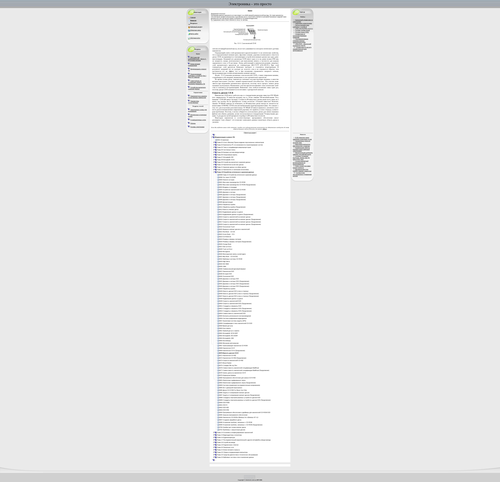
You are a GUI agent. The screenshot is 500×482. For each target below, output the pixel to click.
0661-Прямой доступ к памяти (229, 331)
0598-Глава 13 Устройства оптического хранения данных (238, 175)
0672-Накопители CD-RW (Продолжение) (232, 358)
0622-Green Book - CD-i (227, 234)
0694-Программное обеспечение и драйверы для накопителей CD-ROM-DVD (244, 412)
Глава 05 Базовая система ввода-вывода (230, 152)
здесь (264, 129)
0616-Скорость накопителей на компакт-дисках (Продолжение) (240, 219)
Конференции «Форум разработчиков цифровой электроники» (301, 149)
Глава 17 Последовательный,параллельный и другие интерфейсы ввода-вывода (244, 440)
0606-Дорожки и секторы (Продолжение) (232, 194)
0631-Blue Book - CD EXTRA (228, 256)
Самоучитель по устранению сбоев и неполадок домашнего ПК (196, 82)
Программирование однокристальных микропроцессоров (300, 40)
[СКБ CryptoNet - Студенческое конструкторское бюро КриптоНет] (194, 38)
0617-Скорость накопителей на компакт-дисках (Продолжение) (240, 222)
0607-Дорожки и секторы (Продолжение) (232, 197)
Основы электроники (197, 127)
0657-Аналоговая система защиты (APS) (232, 321)
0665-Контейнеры (225, 340)
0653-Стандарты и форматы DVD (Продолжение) (235, 311)
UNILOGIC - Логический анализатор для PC (302, 44)
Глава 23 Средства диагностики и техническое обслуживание (237, 455)
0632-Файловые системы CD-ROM (230, 259)
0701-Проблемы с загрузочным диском (232, 430)
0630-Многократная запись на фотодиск (232, 254)
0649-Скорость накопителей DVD (230, 301)
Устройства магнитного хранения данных (197, 88)
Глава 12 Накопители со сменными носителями (233, 169)
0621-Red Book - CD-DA (227, 232)
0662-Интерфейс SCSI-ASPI (228, 333)
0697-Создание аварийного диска (230, 420)
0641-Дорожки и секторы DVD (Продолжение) (234, 281)
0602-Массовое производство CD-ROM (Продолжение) (237, 185)
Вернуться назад (250, 132)
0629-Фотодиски (224, 251)
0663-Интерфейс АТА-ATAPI (228, 335)
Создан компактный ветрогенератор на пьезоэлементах (300, 162)
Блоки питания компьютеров (194, 64)
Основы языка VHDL (302, 32)
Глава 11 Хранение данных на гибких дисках (231, 167)
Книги (250, 10)
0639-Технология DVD (226, 276)
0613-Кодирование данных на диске (231, 212)
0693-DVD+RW (224, 410)
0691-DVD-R (223, 405)
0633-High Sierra (224, 261)
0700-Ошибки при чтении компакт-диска (232, 427)
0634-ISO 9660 (224, 264)
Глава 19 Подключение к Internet (227, 445)
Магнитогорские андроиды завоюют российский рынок (303, 153)
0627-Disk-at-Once (225, 246)
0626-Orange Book (225, 244)
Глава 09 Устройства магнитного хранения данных (234, 162)
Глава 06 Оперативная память (227, 155)
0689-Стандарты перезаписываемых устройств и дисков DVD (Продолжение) (245, 400)
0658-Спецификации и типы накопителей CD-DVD (235, 323)
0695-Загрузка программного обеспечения (233, 415)
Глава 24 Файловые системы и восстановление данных (235, 457)
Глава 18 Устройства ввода (226, 442)
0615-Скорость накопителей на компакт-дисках (235, 217)
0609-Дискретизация (226, 202)
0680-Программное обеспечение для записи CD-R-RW (237, 378)
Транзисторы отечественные (193, 101)
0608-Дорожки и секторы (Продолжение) (232, 199)
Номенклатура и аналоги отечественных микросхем (197, 96)
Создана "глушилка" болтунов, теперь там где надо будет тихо (301, 157)
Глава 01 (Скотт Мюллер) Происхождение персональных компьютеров (240, 142)
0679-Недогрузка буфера (227, 375)
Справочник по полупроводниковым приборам (300, 35)
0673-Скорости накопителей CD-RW (231, 360)
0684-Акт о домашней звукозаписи (230, 387)
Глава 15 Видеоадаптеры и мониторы (229, 435)
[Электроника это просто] (249, 478)
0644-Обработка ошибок (227, 288)
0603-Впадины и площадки (228, 187)
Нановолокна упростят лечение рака (301, 141)
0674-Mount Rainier (225, 363)
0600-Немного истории (226, 180)
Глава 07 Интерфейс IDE (225, 157)
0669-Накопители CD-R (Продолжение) (232, 350)
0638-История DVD (225, 274)
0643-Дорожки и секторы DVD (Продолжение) (234, 286)
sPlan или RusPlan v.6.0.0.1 (304, 28)
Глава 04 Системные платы (226, 150)
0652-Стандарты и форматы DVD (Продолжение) (235, 308)
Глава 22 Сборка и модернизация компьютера (232, 452)
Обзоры (193, 123)
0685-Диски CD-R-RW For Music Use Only (233, 390)
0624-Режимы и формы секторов (230, 239)
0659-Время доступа (226, 326)
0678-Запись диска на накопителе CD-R (232, 373)
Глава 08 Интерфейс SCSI (225, 159)
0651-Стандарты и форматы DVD (230, 306)
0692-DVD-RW (224, 407)
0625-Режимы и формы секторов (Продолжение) (235, 241)
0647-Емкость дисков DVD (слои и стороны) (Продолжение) (239, 296)
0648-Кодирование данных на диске (231, 298)
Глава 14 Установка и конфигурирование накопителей (235, 432)
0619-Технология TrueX (227, 227)
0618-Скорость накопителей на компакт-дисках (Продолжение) (240, 224)
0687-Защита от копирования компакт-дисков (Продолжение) (239, 395)
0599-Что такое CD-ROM (227, 177)
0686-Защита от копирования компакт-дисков (234, 392)
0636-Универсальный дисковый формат (232, 269)
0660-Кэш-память (225, 328)
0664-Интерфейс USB (226, 338)
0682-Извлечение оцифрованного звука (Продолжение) (237, 383)
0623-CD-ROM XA (225, 236)
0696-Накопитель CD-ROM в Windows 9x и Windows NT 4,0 (238, 417)
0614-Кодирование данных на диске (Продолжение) (236, 214)
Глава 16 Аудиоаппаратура (226, 437)
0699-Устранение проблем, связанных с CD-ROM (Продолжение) (240, 425)
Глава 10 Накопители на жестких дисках (230, 164)
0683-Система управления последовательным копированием (239, 385)
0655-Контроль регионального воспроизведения (235, 316)
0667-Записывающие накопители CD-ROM (233, 345)
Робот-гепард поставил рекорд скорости (302, 166)
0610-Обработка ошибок (227, 204)
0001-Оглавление (223, 140)
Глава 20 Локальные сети (225, 447)
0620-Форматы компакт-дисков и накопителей (234, 229)
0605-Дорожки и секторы (227, 192)
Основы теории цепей (302, 30)
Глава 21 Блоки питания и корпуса (228, 450)
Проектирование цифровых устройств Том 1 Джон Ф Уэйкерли (197, 75)
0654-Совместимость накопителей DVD (232, 313)
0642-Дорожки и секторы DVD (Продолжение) (234, 284)
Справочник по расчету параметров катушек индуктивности (302, 49)
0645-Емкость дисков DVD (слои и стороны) (233, 291)
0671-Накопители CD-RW (227, 355)
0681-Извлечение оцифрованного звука (232, 380)
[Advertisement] (303, 92)
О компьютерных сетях (198, 120)
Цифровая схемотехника (303, 23)
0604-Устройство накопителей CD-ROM (232, 189)
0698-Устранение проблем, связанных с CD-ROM (235, 422)
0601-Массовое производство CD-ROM (232, 182)
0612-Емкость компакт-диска (228, 209)
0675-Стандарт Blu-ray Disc (228, 365)
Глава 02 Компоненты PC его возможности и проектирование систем (240, 145)
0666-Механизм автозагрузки (229, 343)
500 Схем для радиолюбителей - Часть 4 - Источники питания (197, 59)
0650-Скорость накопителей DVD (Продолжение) (235, 303)
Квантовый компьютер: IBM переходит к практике (301, 145)
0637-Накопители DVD (226, 271)
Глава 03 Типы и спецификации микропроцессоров (234, 147)
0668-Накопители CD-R (227, 348)
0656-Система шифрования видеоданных (233, 318)
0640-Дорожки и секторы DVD (229, 279)
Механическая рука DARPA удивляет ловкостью (302, 170)
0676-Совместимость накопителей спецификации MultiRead (239, 368)
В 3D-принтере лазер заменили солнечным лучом (302, 138)
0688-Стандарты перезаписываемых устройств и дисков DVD (239, 397)
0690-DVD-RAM (224, 402)
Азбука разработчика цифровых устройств (301, 26)
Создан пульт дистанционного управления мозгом (302, 174)
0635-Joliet (222, 266)
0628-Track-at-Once (225, 249)
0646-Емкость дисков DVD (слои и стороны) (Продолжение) (239, 293)
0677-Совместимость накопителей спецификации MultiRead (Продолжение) (244, 370)
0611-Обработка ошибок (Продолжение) (232, 207)
